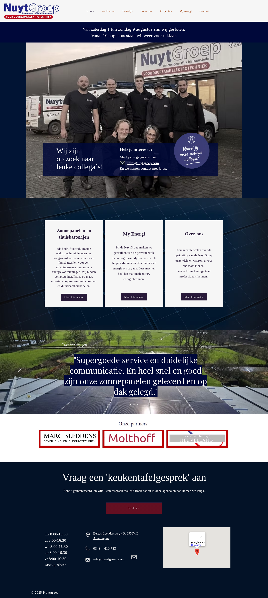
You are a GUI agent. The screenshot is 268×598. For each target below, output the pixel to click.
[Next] (248, 372)
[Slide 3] (137, 404)
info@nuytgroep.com (109, 559)
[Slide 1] (130, 404)
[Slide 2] (134, 404)
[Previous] (20, 372)
